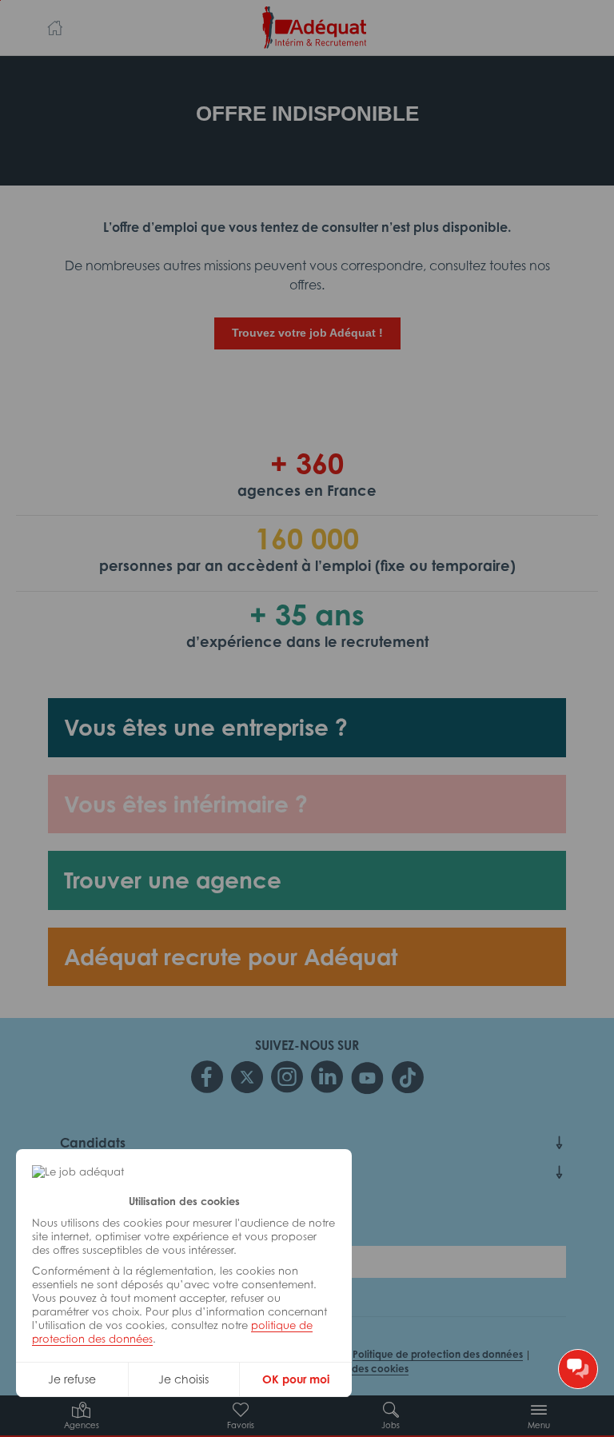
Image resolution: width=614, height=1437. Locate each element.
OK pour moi (295, 1379)
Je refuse (72, 1379)
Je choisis (183, 1379)
